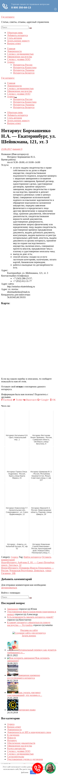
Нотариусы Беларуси (24, 73)
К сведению (13, 735)
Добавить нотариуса (17, 35)
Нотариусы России (22, 64)
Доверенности (14, 51)
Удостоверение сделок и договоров (25, 759)
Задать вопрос (29, 635)
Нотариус (12, 740)
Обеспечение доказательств (21, 743)
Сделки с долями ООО (18, 59)
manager (16, 149)
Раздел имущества (16, 748)
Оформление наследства (19, 56)
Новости (11, 737)
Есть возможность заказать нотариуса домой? (30, 617)
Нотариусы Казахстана (24, 67)
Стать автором (14, 38)
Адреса (10, 62)
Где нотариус (8, 17)
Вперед (27, 570)
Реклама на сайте (29, 630)
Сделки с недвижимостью (20, 54)
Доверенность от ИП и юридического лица (29, 732)
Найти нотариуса (32, 557)
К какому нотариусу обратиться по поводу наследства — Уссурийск (28, 623)
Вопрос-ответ (14, 43)
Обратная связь (15, 32)
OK (33, 772)
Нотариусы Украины (23, 70)
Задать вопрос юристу (18, 40)
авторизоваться (9, 587)
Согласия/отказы (15, 756)
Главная (11, 48)
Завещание (12, 609)
